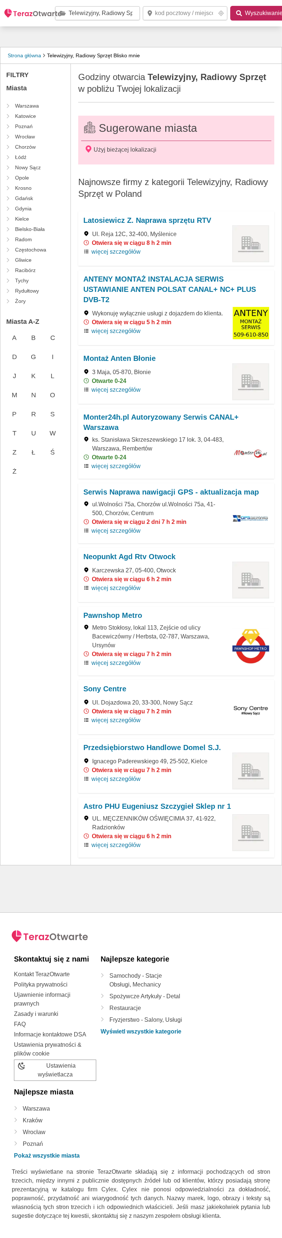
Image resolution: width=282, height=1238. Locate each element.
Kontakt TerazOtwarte (42, 974)
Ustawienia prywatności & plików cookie (48, 1049)
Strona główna (24, 55)
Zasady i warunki (36, 1014)
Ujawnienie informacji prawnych (42, 999)
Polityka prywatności (41, 984)
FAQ (20, 1024)
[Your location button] (221, 13)
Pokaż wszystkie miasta (47, 1155)
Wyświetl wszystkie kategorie (141, 1031)
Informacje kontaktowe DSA (50, 1034)
